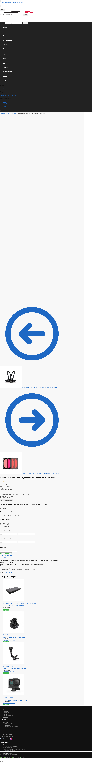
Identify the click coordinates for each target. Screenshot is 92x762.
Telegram (5, 103)
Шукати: (2, 14)
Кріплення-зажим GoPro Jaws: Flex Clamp (14, 668)
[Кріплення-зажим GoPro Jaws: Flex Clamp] (33, 653)
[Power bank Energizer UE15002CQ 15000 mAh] (33, 590)
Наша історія (6, 711)
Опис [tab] (4, 557)
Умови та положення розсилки (11, 745)
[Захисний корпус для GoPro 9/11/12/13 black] (33, 685)
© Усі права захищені (12, 754)
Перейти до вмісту (17, 2)
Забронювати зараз (6, 553)
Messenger (6, 105)
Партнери (5, 714)
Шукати (25, 14)
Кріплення (10, 634)
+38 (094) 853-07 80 (6, 735)
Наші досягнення (7, 712)
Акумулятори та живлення (28, 603)
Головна (2, 113)
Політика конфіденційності (10, 746)
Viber (4, 102)
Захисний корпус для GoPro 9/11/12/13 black (15, 700)
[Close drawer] (0, 6)
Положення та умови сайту (10, 726)
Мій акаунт (6, 88)
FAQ (4, 729)
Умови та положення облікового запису (14, 749)
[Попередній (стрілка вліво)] (0, 761)
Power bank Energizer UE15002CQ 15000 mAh (15, 606)
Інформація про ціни (7, 500)
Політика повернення (9, 750)
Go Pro (8, 113)
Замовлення (6, 725)
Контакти (5, 717)
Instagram (5, 106)
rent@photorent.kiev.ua (6, 736)
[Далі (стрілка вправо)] (2, 761)
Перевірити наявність (6, 555)
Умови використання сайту (10, 747)
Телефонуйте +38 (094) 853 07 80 (9, 95)
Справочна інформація (9, 715)
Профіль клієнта (7, 723)
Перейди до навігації (6, 2)
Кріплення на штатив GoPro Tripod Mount (14, 637)
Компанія (5, 709)
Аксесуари (14, 113)
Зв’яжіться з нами (8, 728)
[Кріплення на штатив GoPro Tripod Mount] (33, 622)
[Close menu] (0, 1)
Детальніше (6, 610)
